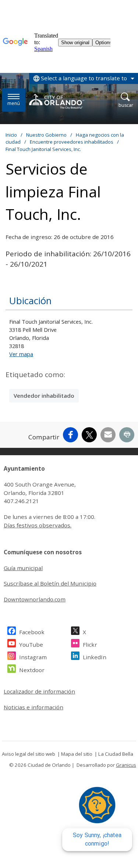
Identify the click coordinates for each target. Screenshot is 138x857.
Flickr (90, 644)
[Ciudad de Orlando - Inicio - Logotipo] (56, 101)
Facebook (32, 632)
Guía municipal (23, 568)
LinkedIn (94, 657)
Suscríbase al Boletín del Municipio (50, 583)
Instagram (33, 657)
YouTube (31, 644)
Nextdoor (32, 670)
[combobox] (83, 78)
